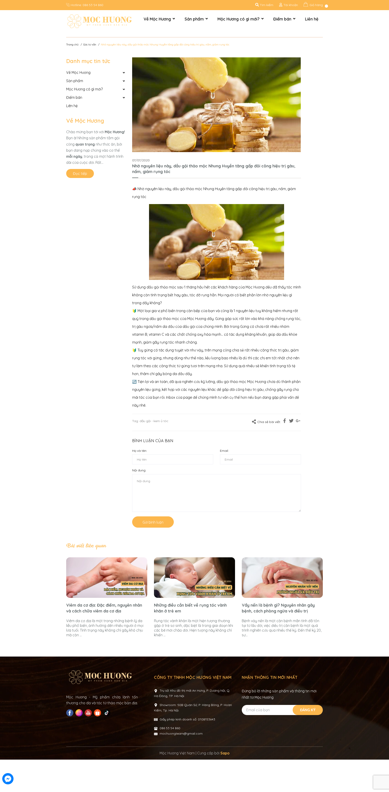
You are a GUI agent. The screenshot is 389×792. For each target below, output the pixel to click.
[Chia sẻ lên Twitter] (291, 421)
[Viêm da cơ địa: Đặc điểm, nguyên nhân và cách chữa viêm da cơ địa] (106, 577)
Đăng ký (308, 710)
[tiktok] (107, 712)
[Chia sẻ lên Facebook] (284, 421)
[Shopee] (98, 712)
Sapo (225, 753)
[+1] (298, 421)
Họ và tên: (139, 451)
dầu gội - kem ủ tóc (154, 421)
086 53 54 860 (93, 5)
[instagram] (79, 712)
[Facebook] (70, 712)
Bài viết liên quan (86, 545)
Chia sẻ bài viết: (269, 422)
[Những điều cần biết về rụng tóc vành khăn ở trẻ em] (194, 577)
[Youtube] (89, 712)
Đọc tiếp (80, 173)
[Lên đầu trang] (381, 779)
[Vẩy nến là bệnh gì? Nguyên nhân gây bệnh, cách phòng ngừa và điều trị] (282, 577)
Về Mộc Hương (85, 120)
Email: (224, 451)
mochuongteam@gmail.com (181, 733)
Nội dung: (139, 470)
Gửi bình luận (152, 522)
